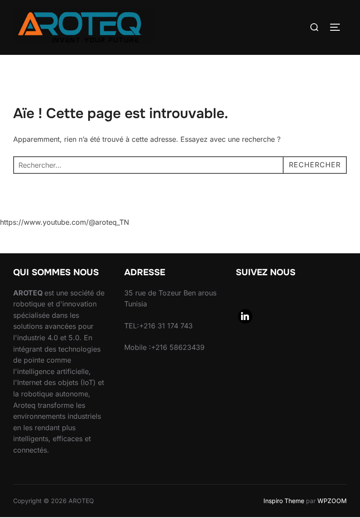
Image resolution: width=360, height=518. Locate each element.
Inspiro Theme (283, 500)
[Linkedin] (245, 316)
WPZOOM (332, 500)
